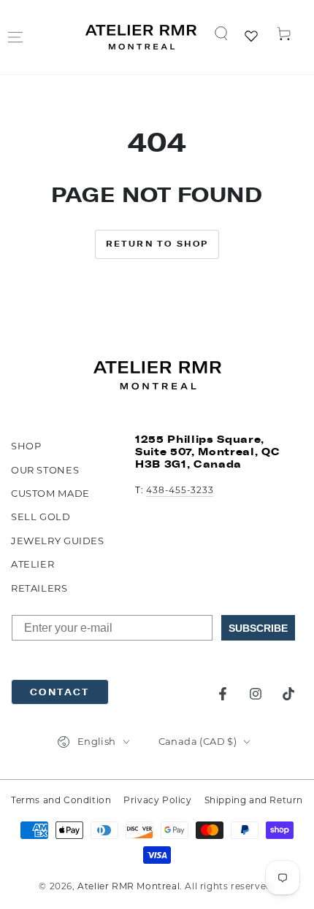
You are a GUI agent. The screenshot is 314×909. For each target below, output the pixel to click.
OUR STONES (45, 470)
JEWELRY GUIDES (57, 540)
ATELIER (32, 564)
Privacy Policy (157, 799)
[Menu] (15, 37)
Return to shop (157, 244)
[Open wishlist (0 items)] (252, 37)
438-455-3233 (179, 489)
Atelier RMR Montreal (128, 886)
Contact (60, 691)
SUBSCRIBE (258, 628)
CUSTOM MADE (50, 493)
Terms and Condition (61, 799)
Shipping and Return (253, 799)
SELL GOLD (41, 516)
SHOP (26, 446)
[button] (221, 33)
